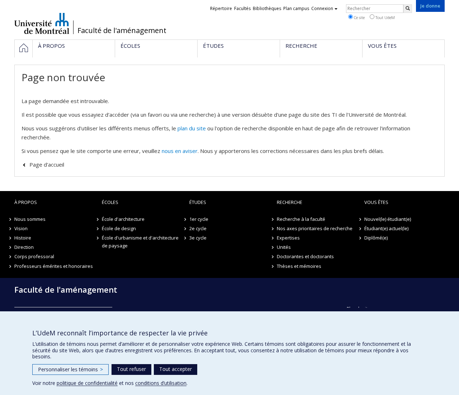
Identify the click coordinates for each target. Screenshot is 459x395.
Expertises (288, 237)
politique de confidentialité (87, 383)
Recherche (289, 202)
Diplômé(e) (376, 237)
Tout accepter (175, 369)
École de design (119, 228)
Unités (284, 247)
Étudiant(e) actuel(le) (386, 228)
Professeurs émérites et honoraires (53, 266)
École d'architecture (123, 219)
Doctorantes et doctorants (305, 256)
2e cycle (198, 228)
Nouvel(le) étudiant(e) (387, 219)
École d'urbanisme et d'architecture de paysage (140, 241)
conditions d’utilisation (160, 383)
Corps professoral (34, 256)
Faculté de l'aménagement (121, 30)
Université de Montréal (41, 23)
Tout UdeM (384, 17)
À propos (25, 202)
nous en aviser (180, 150)
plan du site (192, 128)
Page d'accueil (46, 164)
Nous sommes (30, 219)
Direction (24, 247)
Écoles (110, 202)
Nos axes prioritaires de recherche (314, 228)
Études (197, 202)
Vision (21, 228)
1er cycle (198, 219)
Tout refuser (131, 369)
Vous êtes (376, 202)
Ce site (359, 17)
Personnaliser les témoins (70, 369)
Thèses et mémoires (299, 266)
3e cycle (198, 237)
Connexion (322, 8)
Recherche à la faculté (301, 219)
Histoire (22, 237)
